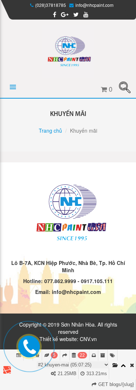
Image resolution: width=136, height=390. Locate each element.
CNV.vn (88, 339)
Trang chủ (50, 130)
